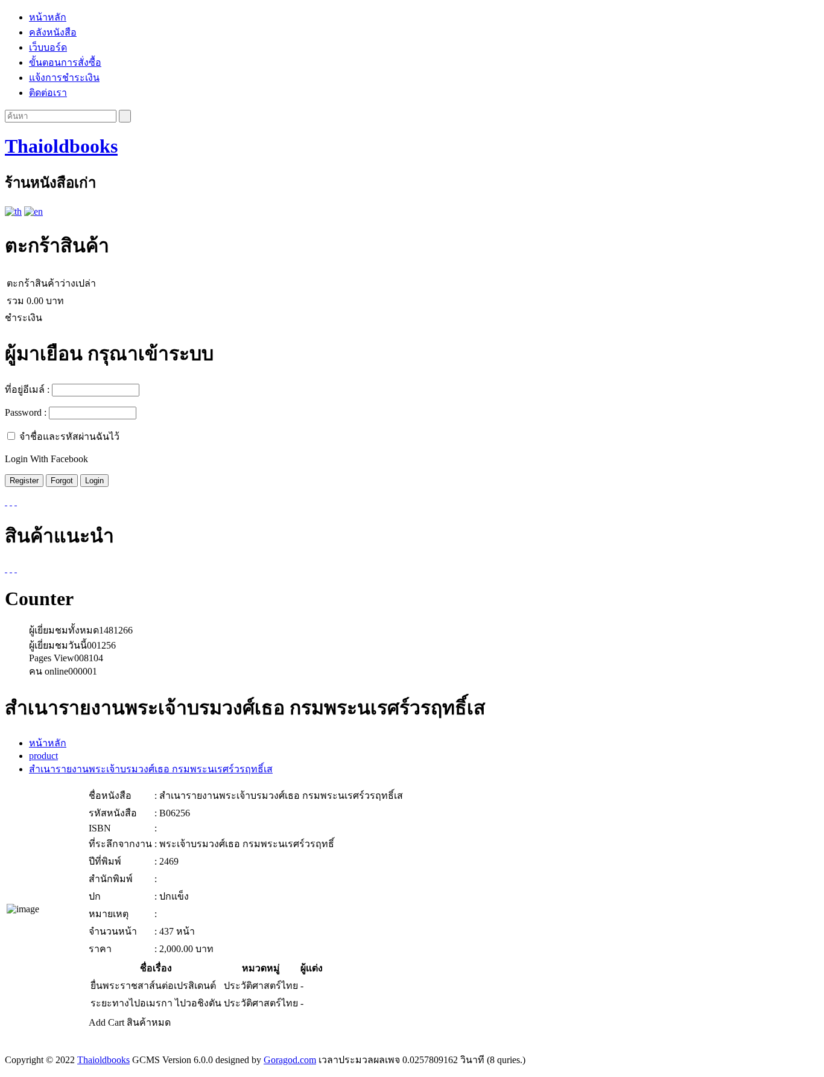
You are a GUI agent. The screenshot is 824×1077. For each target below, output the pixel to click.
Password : (25, 412)
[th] (13, 211)
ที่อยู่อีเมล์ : (27, 389)
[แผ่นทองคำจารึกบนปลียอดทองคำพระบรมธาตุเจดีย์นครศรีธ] (11, 569)
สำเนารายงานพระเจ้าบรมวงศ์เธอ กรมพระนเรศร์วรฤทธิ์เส (151, 769)
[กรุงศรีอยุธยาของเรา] (6, 569)
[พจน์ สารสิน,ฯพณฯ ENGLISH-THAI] (15, 569)
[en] (33, 211)
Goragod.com (290, 1060)
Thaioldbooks (61, 146)
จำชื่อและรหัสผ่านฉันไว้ (69, 436)
